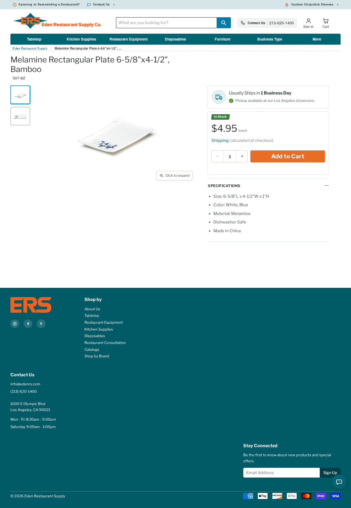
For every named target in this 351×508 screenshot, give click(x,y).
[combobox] (166, 22)
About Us (92, 309)
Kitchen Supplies (81, 39)
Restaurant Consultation (105, 342)
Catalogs (91, 349)
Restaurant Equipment (128, 39)
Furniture (222, 39)
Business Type (269, 39)
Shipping (220, 140)
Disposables (175, 39)
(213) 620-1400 (23, 391)
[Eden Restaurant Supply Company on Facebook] (28, 323)
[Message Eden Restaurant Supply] (339, 482)
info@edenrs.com (25, 384)
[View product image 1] (20, 94)
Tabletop (34, 39)
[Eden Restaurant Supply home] (36, 305)
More (317, 39)
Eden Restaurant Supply (30, 48)
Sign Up (330, 472)
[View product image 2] (20, 116)
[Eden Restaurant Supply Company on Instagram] (14, 323)
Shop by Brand (96, 356)
